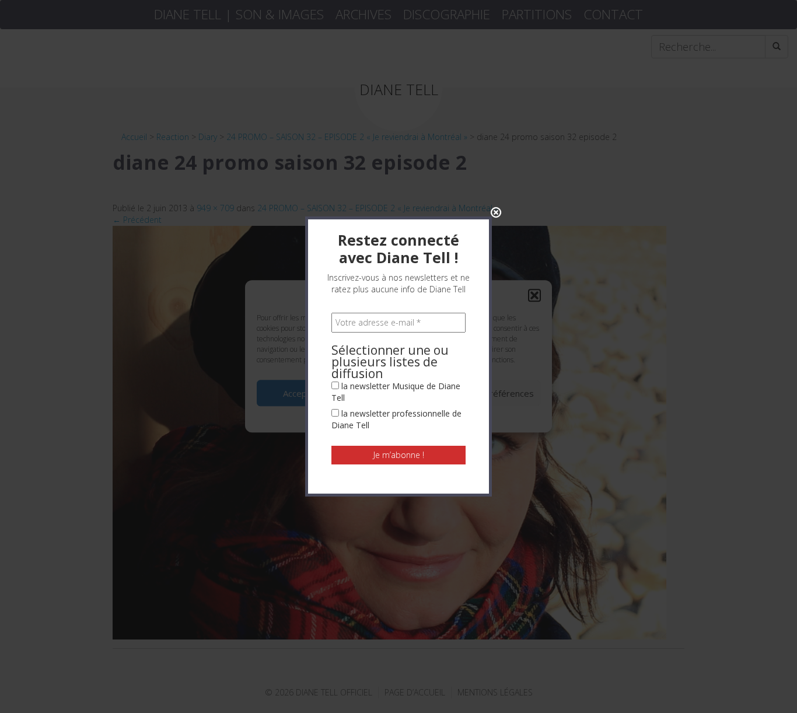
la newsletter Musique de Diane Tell (395, 391)
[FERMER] (496, 212)
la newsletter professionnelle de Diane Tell (396, 419)
